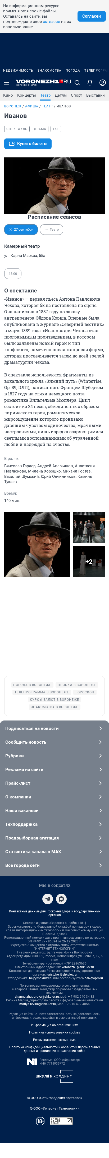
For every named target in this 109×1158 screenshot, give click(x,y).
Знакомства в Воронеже (54, 707)
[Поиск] (77, 82)
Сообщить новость (25, 742)
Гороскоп (84, 692)
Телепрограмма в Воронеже (42, 692)
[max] (61, 899)
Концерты (26, 95)
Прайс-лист (17, 783)
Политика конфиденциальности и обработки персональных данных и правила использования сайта (54, 1049)
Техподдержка (21, 824)
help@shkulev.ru (40, 978)
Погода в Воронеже (32, 685)
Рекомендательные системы (54, 1040)
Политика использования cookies (54, 1032)
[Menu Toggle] (6, 82)
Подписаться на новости (32, 728)
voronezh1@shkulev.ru (78, 967)
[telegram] (47, 899)
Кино (8, 95)
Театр (45, 95)
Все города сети (22, 865)
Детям (61, 95)
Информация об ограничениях (54, 1025)
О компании (18, 796)
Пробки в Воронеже (77, 685)
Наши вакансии (22, 810)
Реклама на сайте (24, 769)
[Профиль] (102, 82)
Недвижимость (18, 70)
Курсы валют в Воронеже (54, 700)
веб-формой (94, 978)
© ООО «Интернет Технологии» (54, 1108)
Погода (73, 70)
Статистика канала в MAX (33, 851)
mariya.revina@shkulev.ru (37, 1004)
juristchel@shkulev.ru (62, 974)
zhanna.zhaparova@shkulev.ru (37, 996)
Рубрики (14, 755)
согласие (51, 21)
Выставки (95, 95)
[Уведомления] (90, 82)
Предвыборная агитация (32, 838)
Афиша (31, 106)
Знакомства (49, 70)
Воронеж (12, 106)
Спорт (76, 95)
